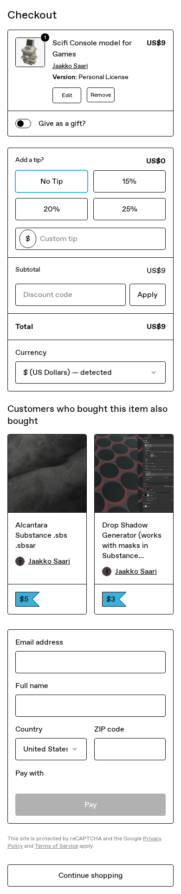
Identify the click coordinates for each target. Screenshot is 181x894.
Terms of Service (56, 846)
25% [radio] (129, 209)
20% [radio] (52, 209)
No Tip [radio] (51, 181)
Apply (147, 294)
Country (28, 729)
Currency (30, 352)
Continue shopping (90, 875)
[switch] (23, 123)
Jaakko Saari (70, 66)
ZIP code (109, 729)
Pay (90, 804)
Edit (67, 95)
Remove (100, 95)
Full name (31, 685)
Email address (39, 642)
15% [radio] (129, 181)
